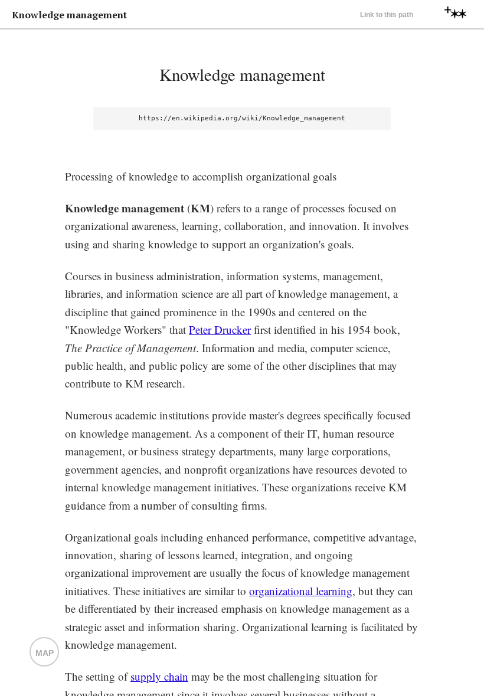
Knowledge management (242, 74)
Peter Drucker (220, 329)
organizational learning (300, 590)
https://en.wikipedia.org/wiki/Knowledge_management (242, 118)
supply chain (159, 676)
